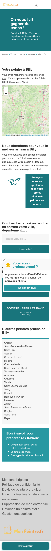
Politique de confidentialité (21, 484)
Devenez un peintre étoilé (20, 508)
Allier (40, 54)
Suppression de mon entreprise (25, 503)
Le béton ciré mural (21, 451)
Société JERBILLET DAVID (25, 308)
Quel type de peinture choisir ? (27, 455)
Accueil (5, 54)
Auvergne (31, 54)
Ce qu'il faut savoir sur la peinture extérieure (24, 446)
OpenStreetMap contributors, (31, 135)
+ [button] (6, 89)
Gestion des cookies (17, 513)
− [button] (6, 93)
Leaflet (8, 135)
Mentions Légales (15, 479)
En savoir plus (27, 288)
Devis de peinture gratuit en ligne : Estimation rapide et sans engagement (25, 494)
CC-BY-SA (44, 135)
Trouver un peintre (17, 54)
